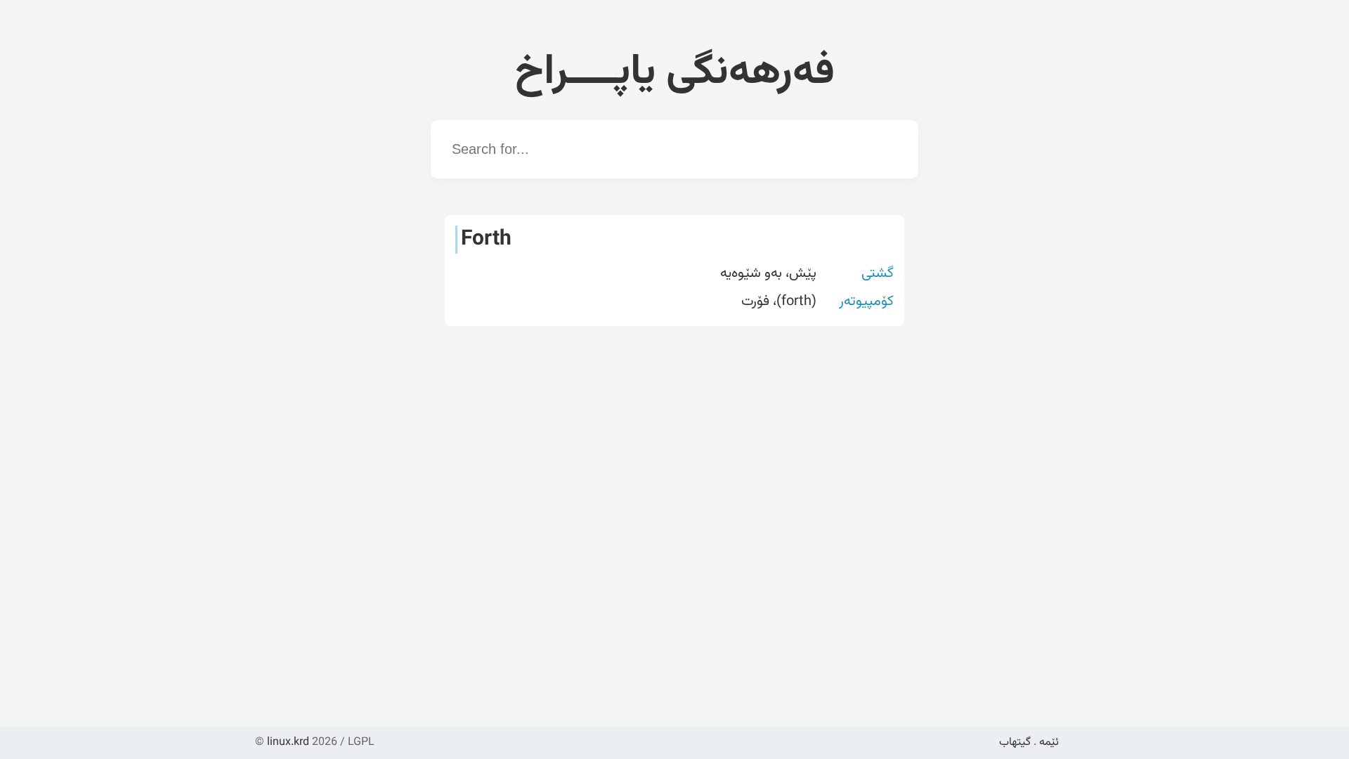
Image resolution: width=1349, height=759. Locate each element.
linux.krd (288, 742)
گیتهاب (1015, 742)
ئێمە (1049, 742)
